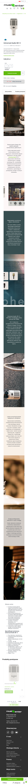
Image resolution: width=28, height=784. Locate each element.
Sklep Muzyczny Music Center (8, 13)
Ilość (6, 63)
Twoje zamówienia (10, 773)
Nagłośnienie (20, 13)
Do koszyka (9, 691)
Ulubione (8, 776)
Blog (7, 745)
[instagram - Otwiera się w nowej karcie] (12, 732)
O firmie (8, 743)
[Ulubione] (14, 8)
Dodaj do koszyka (12, 73)
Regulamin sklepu (10, 763)
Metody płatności (10, 751)
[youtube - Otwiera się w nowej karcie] (16, 732)
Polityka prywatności (11, 765)
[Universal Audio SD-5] (14, 673)
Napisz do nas (9, 742)
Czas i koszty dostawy (11, 753)
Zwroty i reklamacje (11, 756)
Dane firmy (9, 740)
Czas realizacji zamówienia (12, 755)
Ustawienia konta (10, 774)
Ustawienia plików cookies (12, 766)
